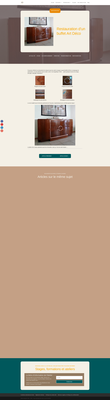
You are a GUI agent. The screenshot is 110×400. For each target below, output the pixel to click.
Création (56, 55)
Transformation (66, 55)
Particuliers (58, 2)
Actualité (32, 55)
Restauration (55, 10)
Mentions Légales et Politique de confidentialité (68, 394)
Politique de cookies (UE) (51, 394)
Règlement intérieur (40, 394)
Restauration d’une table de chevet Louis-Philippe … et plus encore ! (40, 226)
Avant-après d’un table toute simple (31, 283)
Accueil (52, 2)
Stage (38, 55)
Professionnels (66, 2)
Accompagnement (47, 55)
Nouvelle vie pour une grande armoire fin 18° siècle (36, 340)
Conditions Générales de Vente (27, 394)
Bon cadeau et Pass (82, 2)
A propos (74, 2)
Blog (88, 2)
